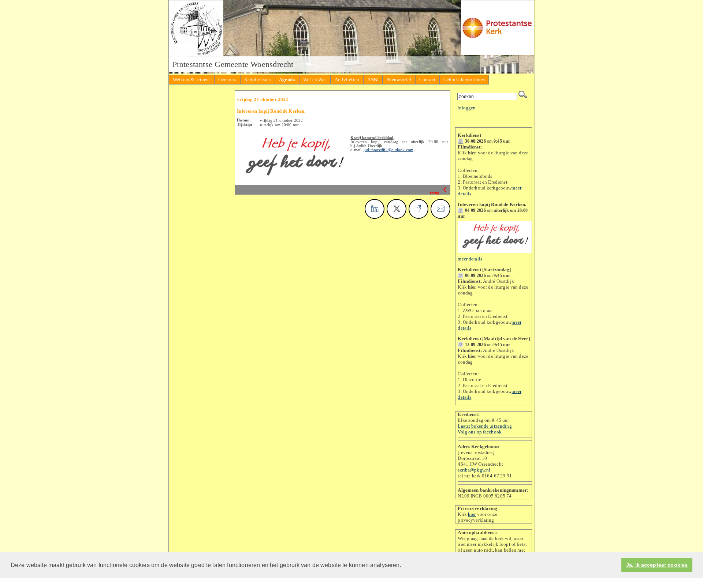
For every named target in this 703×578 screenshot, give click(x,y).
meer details (470, 259)
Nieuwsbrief (399, 79)
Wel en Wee (315, 79)
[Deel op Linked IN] (374, 209)
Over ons (227, 79)
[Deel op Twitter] (396, 209)
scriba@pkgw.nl (474, 470)
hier (472, 514)
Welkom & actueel (191, 79)
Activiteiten (347, 79)
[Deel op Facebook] (418, 209)
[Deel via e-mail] (440, 209)
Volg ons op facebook (480, 432)
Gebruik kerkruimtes (464, 79)
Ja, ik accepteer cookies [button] (657, 565)
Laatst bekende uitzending (485, 426)
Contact (427, 79)
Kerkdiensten (257, 79)
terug (435, 192)
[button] (404, 565)
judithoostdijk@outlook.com (388, 150)
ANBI (373, 79)
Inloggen (466, 107)
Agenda (287, 79)
